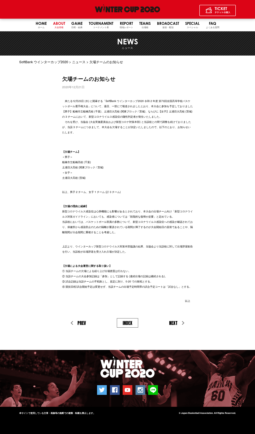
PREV (81, 323)
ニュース (78, 61)
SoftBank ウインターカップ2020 (43, 61)
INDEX (127, 323)
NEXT (173, 323)
